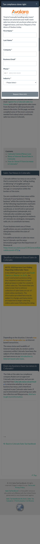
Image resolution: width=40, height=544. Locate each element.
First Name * (8, 31)
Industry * (7, 78)
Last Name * (8, 40)
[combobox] (5, 73)
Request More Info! (20, 94)
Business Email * (9, 59)
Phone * (6, 69)
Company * (7, 50)
